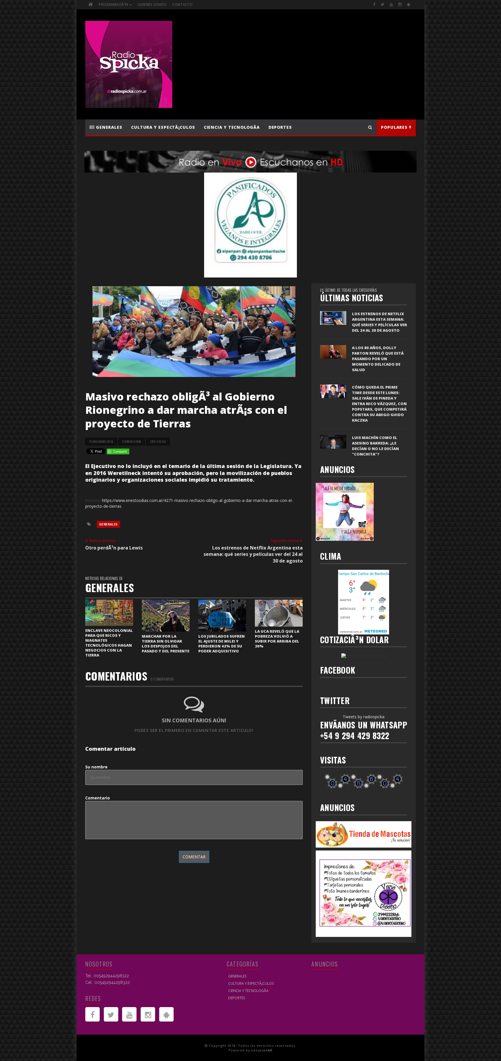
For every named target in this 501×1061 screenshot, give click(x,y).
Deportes (280, 127)
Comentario (97, 798)
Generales (108, 127)
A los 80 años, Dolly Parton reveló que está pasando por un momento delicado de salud (378, 358)
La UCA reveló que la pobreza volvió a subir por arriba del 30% (277, 639)
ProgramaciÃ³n (114, 4)
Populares (395, 127)
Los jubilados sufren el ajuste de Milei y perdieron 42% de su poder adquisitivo (221, 644)
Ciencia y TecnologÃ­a (232, 127)
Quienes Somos (152, 4)
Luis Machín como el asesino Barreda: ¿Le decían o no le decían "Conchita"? (375, 446)
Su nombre (96, 767)
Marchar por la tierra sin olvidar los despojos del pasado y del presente (165, 644)
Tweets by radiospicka (363, 716)
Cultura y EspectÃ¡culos (163, 127)
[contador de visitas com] (363, 781)
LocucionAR (262, 1050)
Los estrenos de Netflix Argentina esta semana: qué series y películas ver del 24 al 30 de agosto (379, 322)
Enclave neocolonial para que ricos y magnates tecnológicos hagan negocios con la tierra (109, 643)
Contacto (182, 4)
